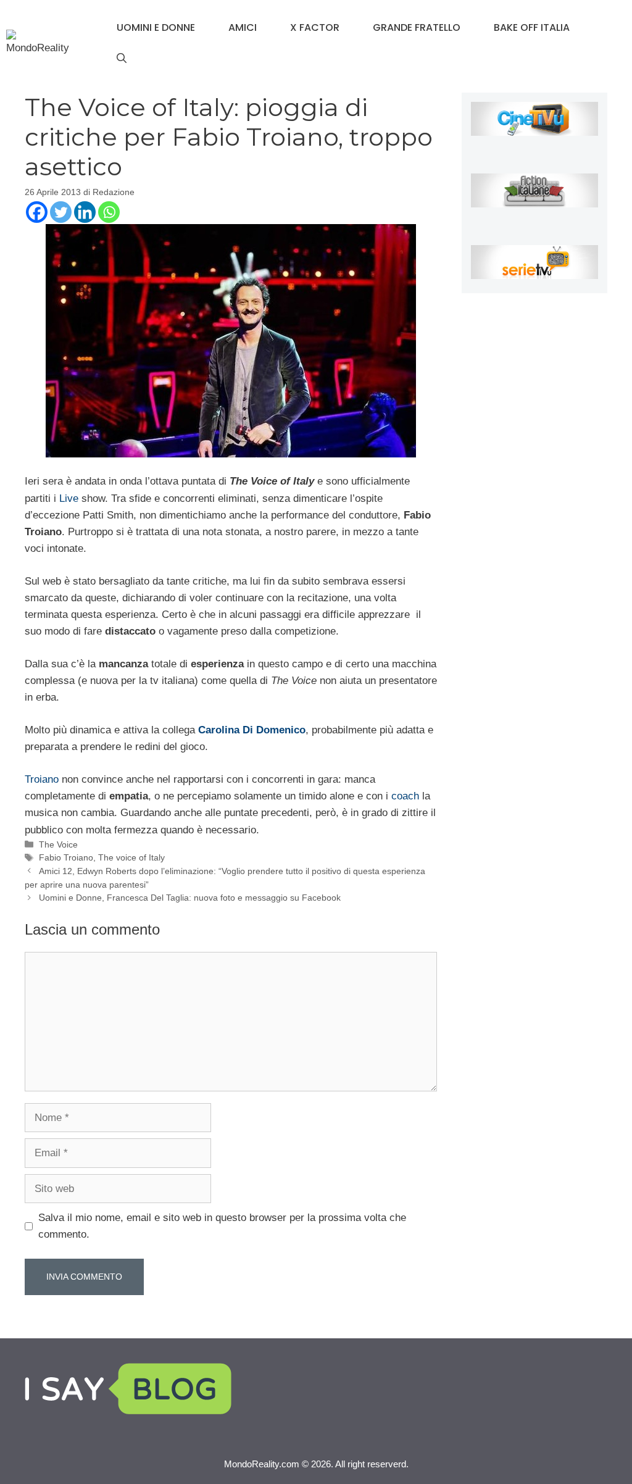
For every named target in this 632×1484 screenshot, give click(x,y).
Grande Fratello (416, 27)
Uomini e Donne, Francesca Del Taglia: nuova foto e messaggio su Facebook (190, 897)
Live (70, 498)
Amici (242, 27)
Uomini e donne (156, 27)
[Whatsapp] (109, 212)
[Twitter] (61, 212)
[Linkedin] (85, 212)
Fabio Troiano (66, 857)
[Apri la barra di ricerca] (121, 58)
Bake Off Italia (532, 27)
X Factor (314, 27)
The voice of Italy (131, 857)
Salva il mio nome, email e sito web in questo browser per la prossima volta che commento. (222, 1226)
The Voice (58, 844)
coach (406, 796)
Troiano (43, 779)
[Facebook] (37, 212)
